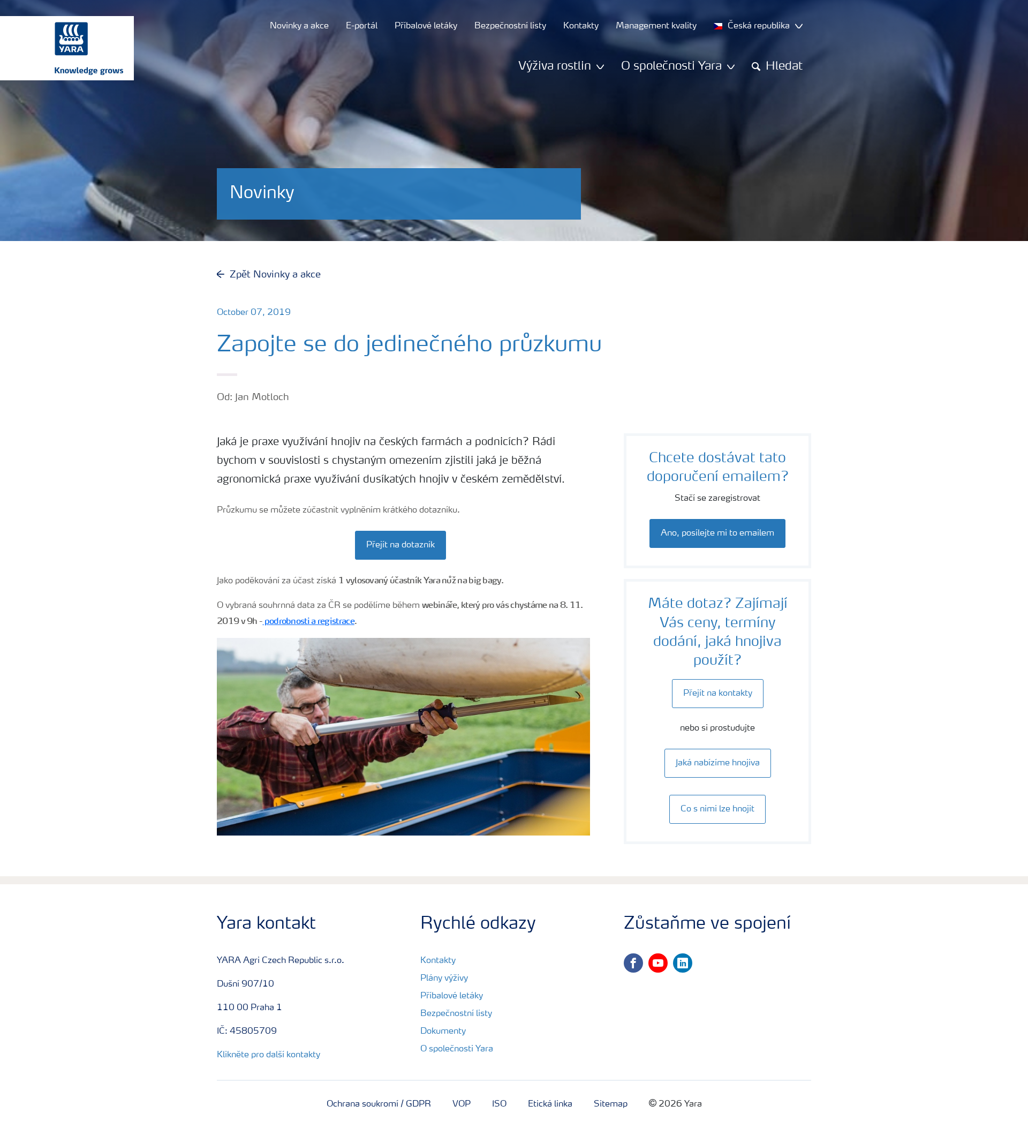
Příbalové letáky (451, 996)
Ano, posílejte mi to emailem (717, 533)
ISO (499, 1104)
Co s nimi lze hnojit (717, 809)
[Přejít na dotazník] (403, 534)
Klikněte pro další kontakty (268, 1055)
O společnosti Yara (456, 1049)
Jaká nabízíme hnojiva (718, 763)
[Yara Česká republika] (61, 48)
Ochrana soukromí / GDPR (379, 1104)
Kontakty (438, 961)
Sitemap (611, 1104)
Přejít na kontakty (717, 693)
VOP (461, 1104)
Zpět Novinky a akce (275, 275)
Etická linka (550, 1104)
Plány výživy (444, 978)
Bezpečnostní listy (456, 1014)
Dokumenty (443, 1031)
